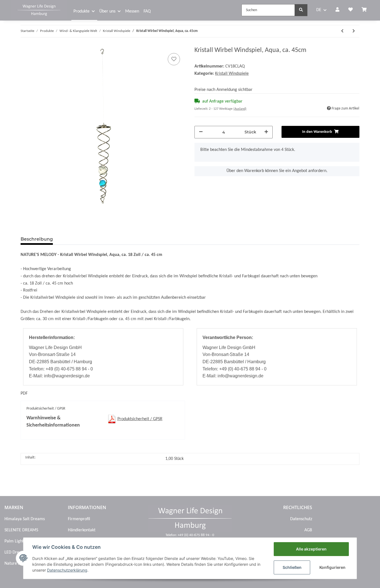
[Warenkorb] (366, 10)
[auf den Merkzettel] (174, 59)
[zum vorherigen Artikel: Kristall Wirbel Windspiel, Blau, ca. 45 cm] (342, 31)
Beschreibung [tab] (37, 239)
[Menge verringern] (201, 132)
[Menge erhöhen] (266, 132)
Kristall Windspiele (232, 73)
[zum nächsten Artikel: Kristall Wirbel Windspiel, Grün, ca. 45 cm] (353, 31)
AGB (308, 530)
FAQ (147, 11)
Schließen (292, 567)
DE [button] (318, 10)
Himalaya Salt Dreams (24, 519)
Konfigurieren (332, 567)
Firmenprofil (79, 519)
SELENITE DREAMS (21, 530)
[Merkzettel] (350, 10)
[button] (337, 10)
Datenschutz (301, 519)
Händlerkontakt (81, 530)
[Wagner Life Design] (39, 9)
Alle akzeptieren (311, 549)
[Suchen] (301, 10)
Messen (132, 11)
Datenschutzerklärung (67, 570)
